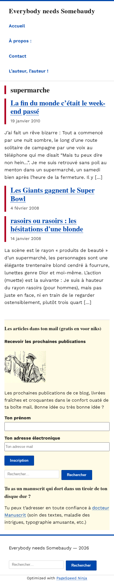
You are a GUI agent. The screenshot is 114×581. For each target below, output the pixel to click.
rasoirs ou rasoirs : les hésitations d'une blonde (47, 224)
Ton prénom (17, 417)
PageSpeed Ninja (71, 578)
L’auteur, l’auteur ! (28, 71)
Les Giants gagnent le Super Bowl (53, 194)
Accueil (17, 26)
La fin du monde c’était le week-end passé (58, 107)
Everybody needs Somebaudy (52, 11)
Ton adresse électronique (32, 438)
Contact (17, 56)
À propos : (20, 40)
